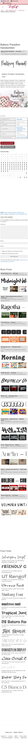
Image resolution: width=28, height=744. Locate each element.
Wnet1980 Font (11, 604)
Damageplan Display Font (14, 650)
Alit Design (13, 372)
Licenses (10, 736)
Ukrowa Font (13, 586)
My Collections (7, 3)
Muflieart (17, 444)
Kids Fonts (24, 274)
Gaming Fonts (16, 472)
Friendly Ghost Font (14, 567)
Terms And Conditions (7, 737)
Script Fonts (21, 10)
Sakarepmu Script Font (14, 557)
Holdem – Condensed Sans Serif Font (9, 469)
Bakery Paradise (8, 212)
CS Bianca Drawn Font (14, 687)
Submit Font (24, 737)
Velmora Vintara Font (6, 495)
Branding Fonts (8, 274)
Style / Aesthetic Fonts (11, 10)
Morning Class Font (5, 346)
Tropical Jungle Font (14, 613)
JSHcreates (15, 273)
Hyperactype (4, 297)
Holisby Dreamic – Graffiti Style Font (9, 419)
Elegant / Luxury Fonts (18, 299)
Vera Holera (18, 51)
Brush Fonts (8, 54)
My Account (15, 1)
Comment (2, 224)
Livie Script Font (14, 659)
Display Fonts (22, 374)
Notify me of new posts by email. (10, 253)
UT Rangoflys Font (14, 577)
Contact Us (3, 736)
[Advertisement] (14, 27)
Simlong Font (12, 595)
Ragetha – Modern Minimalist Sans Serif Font (11, 296)
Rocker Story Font (14, 677)
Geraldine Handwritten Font (8, 668)
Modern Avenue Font (14, 641)
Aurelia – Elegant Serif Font (7, 444)
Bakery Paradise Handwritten (7, 51)
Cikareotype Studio (16, 346)
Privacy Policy (23, 736)
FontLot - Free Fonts (14, 732)
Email (2, 246)
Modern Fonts (4, 447)
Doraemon (13, 322)
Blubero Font (4, 395)
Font (17, 214)
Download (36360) (8, 143)
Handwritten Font (23, 214)
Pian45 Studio (23, 469)
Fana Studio (15, 495)
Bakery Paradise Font (18, 212)
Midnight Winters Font (6, 273)
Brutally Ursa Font (5, 372)
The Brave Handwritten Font (14, 631)
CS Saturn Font (14, 622)
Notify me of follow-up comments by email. (12, 251)
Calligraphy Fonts (17, 349)
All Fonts (16, 737)
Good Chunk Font (5, 322)
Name (2, 241)
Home (2, 10)
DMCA (16, 736)
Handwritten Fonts (15, 54)
